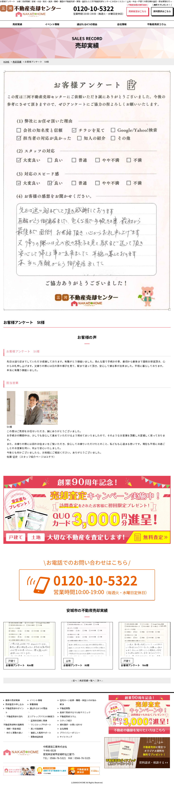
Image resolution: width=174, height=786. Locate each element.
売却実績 (17, 24)
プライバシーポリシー (70, 732)
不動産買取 (65, 708)
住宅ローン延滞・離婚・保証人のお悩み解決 (78, 702)
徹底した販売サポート (41, 732)
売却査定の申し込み (14, 704)
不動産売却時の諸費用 (13, 724)
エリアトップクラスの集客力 (41, 716)
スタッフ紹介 (66, 720)
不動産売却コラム (156, 24)
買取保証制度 (37, 736)
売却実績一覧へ (87, 680)
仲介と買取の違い (14, 732)
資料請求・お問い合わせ (71, 724)
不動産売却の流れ (14, 716)
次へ (99, 680)
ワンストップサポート (41, 724)
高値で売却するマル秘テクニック (75, 712)
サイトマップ (66, 736)
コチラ (50, 456)
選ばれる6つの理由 (87, 24)
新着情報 (34, 704)
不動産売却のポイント (14, 710)
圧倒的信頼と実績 (39, 720)
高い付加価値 (37, 728)
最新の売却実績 (12, 700)
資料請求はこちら (162, 11)
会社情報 (122, 24)
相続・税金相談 (13, 728)
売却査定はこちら (137, 11)
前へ (75, 680)
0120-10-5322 (95, 580)
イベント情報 (52, 24)
